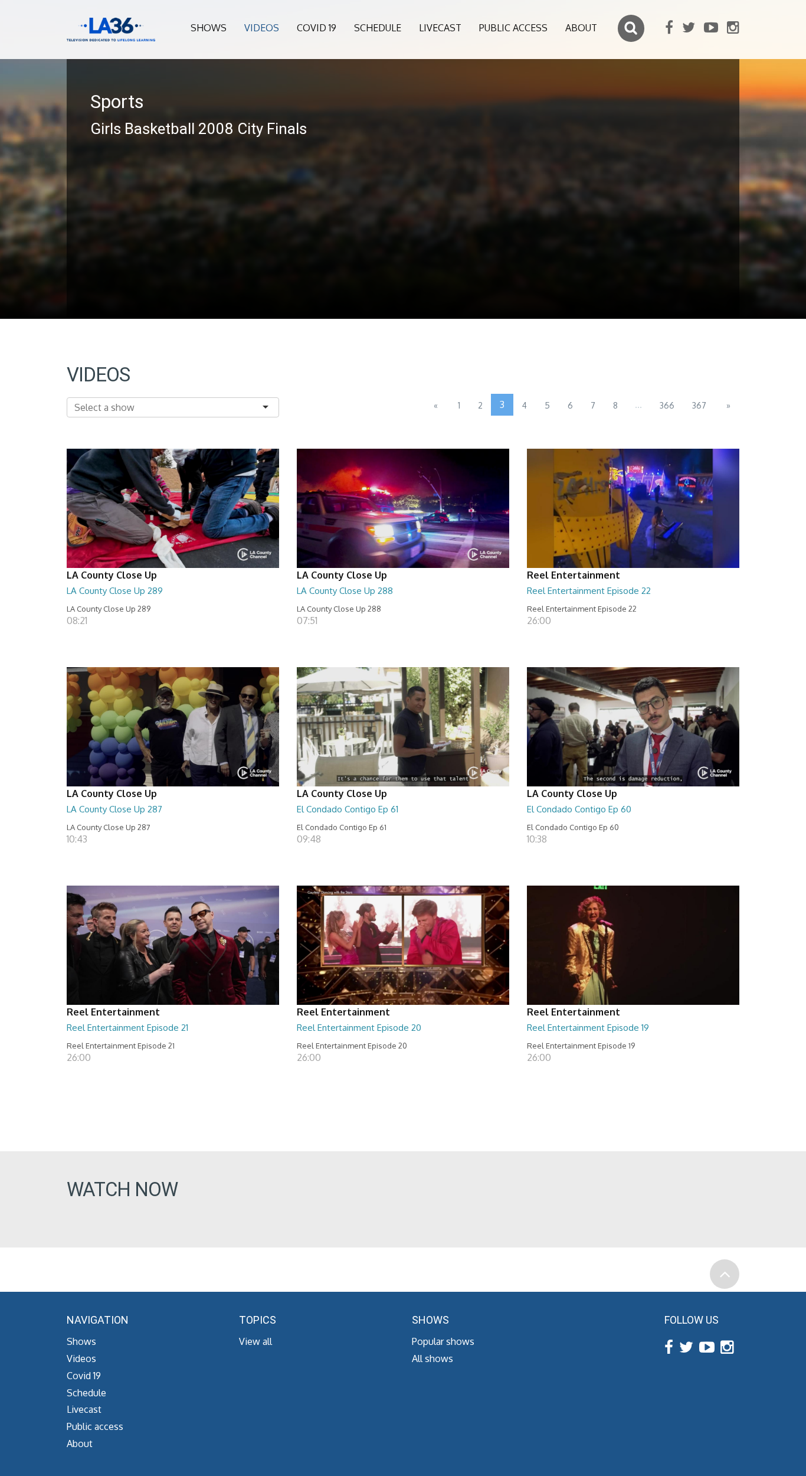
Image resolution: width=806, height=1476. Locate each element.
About (581, 28)
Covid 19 (316, 28)
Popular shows (443, 1341)
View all (255, 1341)
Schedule (377, 28)
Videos (261, 28)
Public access (513, 28)
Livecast (440, 28)
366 (667, 405)
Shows (209, 28)
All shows (432, 1358)
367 (699, 405)
